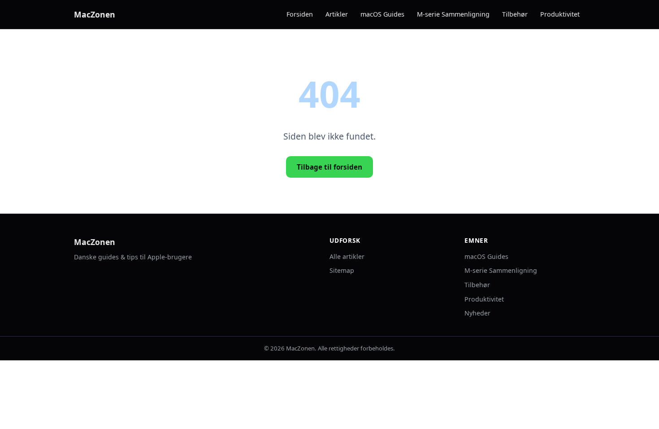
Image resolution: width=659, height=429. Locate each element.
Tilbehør (515, 14)
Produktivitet (560, 14)
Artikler (336, 14)
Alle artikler (347, 256)
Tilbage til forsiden (329, 166)
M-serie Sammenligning (453, 14)
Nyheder (477, 313)
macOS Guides (382, 14)
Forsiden (299, 14)
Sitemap (342, 270)
